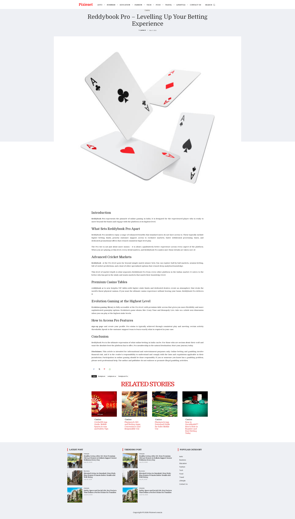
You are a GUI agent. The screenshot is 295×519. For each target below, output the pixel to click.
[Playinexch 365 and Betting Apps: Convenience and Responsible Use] (134, 404)
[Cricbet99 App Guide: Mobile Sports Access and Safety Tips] (104, 404)
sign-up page (97, 326)
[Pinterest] (104, 369)
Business (87, 471)
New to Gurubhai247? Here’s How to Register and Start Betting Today (191, 427)
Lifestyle (86, 453)
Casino (147, 10)
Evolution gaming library (102, 307)
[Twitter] (99, 369)
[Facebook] (93, 369)
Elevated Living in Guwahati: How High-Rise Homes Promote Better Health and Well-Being (100, 475)
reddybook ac (97, 288)
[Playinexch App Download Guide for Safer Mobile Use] (164, 404)
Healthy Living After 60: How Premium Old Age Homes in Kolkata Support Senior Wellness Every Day (100, 458)
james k (143, 30)
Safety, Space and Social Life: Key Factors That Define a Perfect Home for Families (100, 491)
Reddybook (96, 263)
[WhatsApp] (109, 369)
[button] (210, 5)
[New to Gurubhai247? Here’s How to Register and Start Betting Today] (195, 404)
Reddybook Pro (98, 219)
